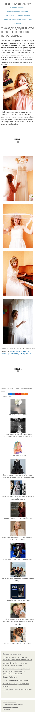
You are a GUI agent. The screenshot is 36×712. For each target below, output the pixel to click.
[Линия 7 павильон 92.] (18, 453)
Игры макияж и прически (13, 388)
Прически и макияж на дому (15, 19)
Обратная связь (7, 709)
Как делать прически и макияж (18, 15)
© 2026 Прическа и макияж (9, 702)
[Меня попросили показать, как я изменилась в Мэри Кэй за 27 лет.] (18, 535)
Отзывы (17, 23)
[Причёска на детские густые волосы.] (18, 641)
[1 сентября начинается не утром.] (18, 597)
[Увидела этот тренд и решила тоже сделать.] (18, 557)
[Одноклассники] (24, 394)
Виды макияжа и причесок (17, 11)
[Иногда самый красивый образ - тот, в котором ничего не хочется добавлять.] (18, 431)
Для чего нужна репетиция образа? (15, 680)
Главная (13, 7)
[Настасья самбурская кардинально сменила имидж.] (18, 576)
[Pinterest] (18, 394)
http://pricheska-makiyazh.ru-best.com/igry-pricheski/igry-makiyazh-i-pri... (16, 352)
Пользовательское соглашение (16, 704)
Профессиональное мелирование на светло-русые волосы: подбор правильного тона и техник (16, 671)
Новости (21, 7)
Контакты (5, 704)
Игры (30, 19)
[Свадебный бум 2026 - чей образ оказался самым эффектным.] (18, 494)
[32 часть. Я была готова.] (18, 412)
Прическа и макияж (18, 3)
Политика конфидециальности (10, 707)
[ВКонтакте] (11, 394)
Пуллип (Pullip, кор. (9, 677)
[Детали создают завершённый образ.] (18, 516)
